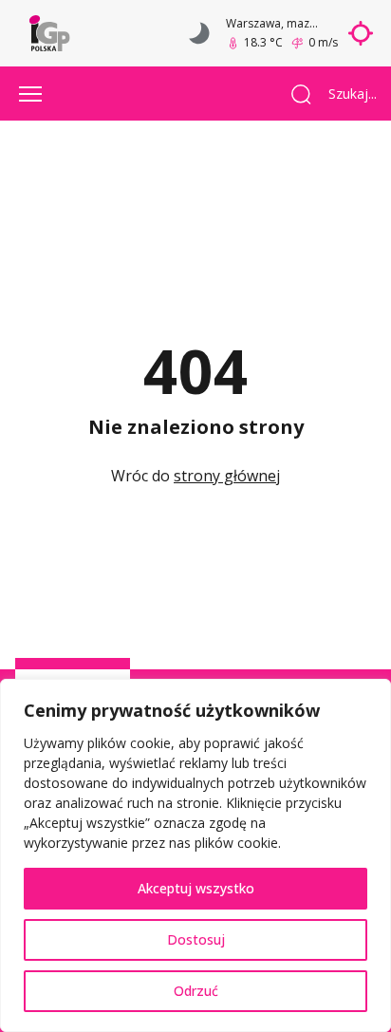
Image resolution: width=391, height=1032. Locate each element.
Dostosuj (196, 939)
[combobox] (346, 94)
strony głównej (227, 475)
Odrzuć (196, 991)
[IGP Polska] (49, 33)
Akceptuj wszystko (196, 888)
